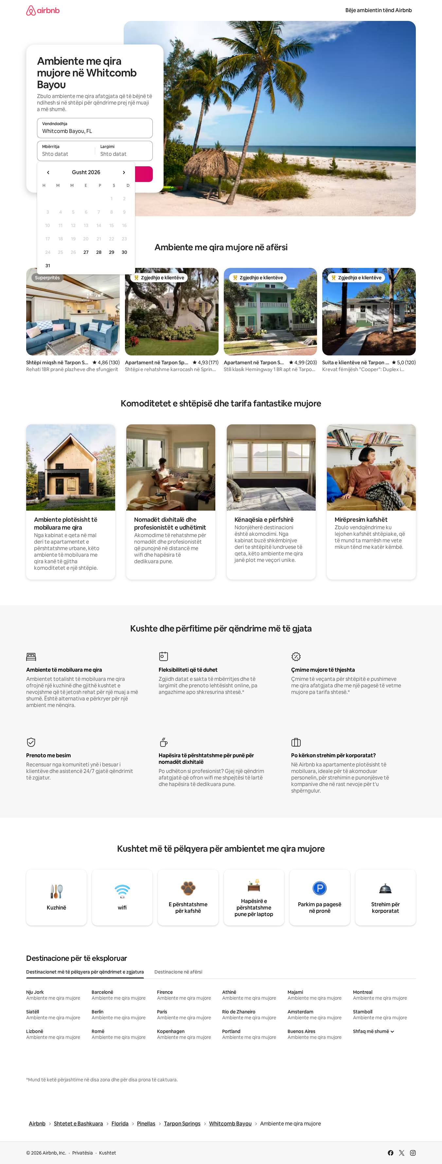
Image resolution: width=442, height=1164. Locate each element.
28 (98, 252)
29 (111, 252)
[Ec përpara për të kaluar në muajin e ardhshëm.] (124, 172)
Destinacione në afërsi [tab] (178, 972)
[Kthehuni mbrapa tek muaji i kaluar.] (48, 172)
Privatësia (82, 1153)
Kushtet (107, 1153)
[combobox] (95, 131)
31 (47, 266)
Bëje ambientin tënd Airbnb (378, 10)
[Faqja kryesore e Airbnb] (43, 10)
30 (124, 252)
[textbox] (66, 154)
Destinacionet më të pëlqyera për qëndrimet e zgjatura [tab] (85, 972)
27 (86, 252)
